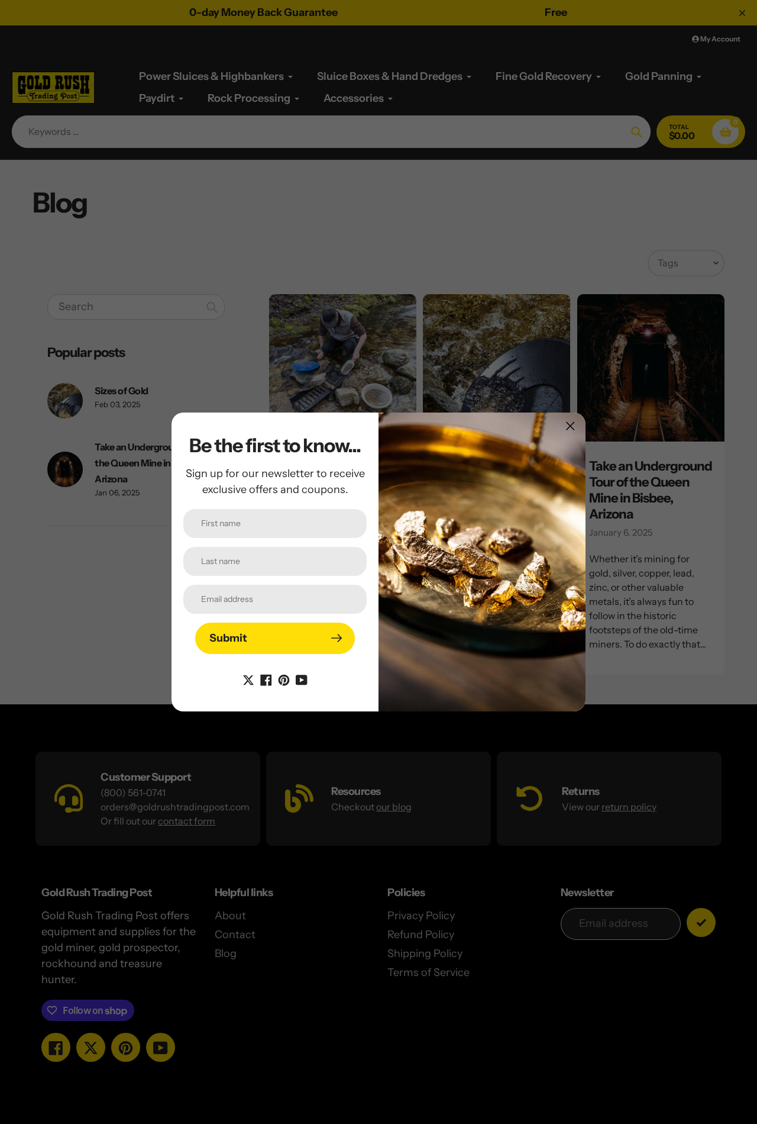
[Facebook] (266, 679)
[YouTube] (302, 679)
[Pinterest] (284, 679)
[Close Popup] (570, 425)
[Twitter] (248, 679)
